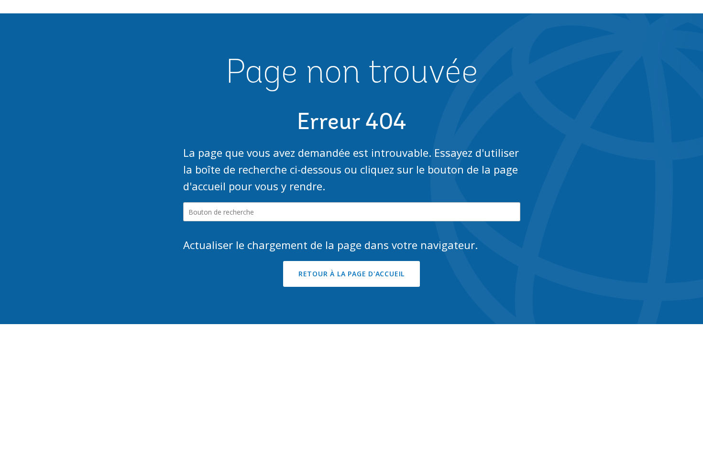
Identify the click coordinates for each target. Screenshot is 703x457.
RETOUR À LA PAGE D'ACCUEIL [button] (351, 273)
